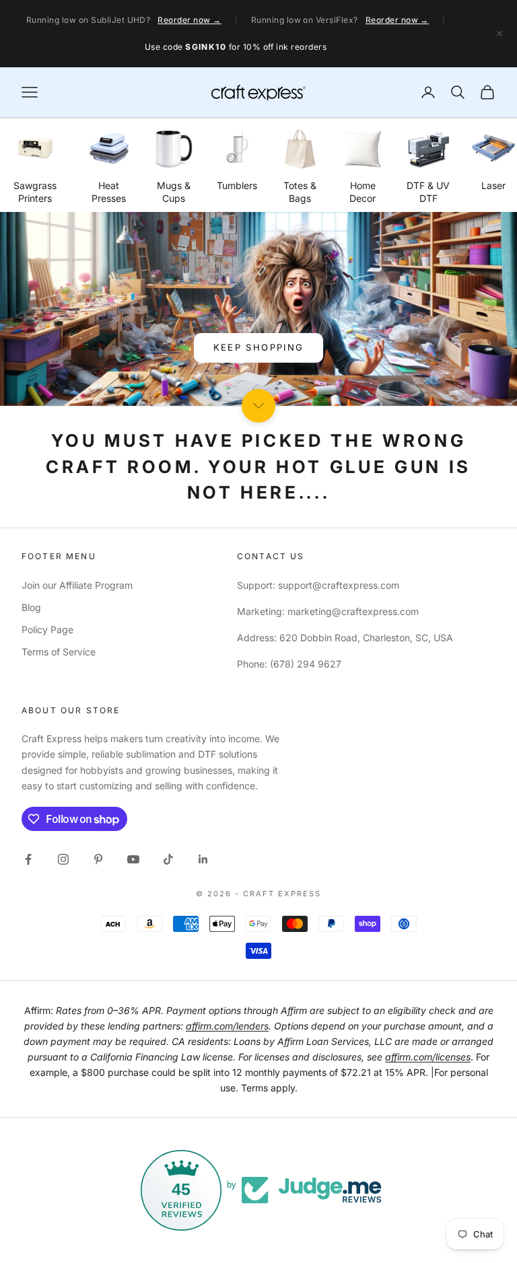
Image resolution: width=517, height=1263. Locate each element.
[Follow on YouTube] (133, 859)
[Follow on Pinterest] (98, 859)
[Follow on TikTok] (168, 859)
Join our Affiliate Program (77, 585)
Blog (31, 607)
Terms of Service (59, 651)
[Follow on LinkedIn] (203, 859)
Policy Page (47, 629)
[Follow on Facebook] (28, 859)
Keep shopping (258, 347)
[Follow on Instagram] (63, 859)
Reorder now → (189, 20)
